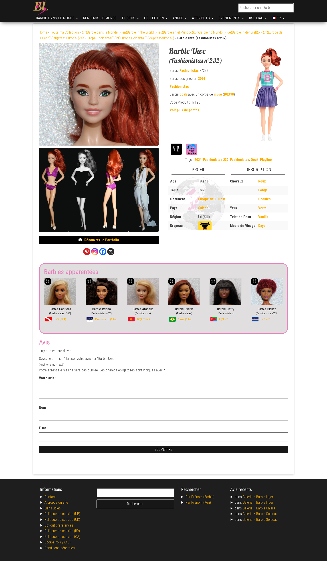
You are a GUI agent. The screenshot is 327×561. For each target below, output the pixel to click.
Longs (263, 190)
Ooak (254, 160)
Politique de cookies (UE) (62, 514)
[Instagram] (94, 251)
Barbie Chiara (265, 508)
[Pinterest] (86, 251)
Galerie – (249, 497)
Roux (262, 181)
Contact (50, 497)
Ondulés (264, 199)
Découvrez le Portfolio (101, 240)
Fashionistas (189, 70)
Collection (154, 18)
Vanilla (263, 217)
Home (43, 32)
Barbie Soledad (267, 514)
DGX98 (229, 94)
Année (178, 18)
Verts (262, 208)
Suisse (203, 208)
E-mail (44, 428)
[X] (110, 251)
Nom (42, 407)
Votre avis (48, 378)
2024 (201, 78)
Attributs (201, 18)
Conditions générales (59, 548)
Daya (261, 226)
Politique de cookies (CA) (62, 537)
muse (218, 94)
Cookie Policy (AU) (57, 542)
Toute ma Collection (64, 32)
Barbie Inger (264, 497)
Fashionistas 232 (215, 160)
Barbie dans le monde (56, 18)
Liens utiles (52, 508)
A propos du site (56, 502)
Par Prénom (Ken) (198, 502)
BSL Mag (256, 18)
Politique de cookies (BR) (62, 531)
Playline (266, 160)
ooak (183, 94)
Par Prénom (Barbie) (200, 497)
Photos (129, 18)
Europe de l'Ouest (211, 199)
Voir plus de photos (184, 110)
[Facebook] (102, 251)
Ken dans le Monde (100, 18)
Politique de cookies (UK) (62, 519)
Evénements (230, 18)
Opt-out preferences (58, 525)
